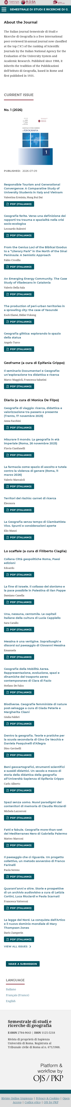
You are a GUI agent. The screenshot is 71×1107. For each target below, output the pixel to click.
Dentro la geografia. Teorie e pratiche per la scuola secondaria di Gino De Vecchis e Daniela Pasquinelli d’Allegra (34, 739)
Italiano (11, 989)
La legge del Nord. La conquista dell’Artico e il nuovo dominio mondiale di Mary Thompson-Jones (34, 924)
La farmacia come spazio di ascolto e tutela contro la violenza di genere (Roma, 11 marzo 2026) (35, 471)
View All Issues (15, 946)
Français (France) (17, 995)
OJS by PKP (51, 1102)
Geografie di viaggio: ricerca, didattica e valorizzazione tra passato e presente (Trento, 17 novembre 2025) (33, 412)
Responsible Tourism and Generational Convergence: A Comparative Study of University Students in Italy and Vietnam (33, 188)
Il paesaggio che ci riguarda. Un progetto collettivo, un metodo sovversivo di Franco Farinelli (34, 861)
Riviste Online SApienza (17, 1098)
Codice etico (33, 1102)
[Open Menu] (4, 9)
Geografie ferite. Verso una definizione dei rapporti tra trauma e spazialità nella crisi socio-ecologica (35, 220)
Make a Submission (22, 963)
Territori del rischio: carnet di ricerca (30, 498)
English (11, 1001)
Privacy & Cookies (47, 1098)
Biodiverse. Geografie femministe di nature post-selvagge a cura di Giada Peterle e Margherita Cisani (35, 708)
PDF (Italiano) (20, 204)
